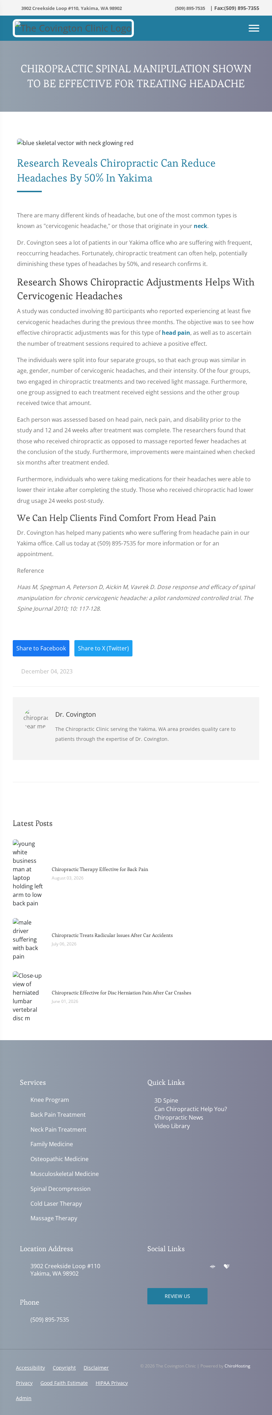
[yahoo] (197, 1267)
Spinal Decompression (60, 1189)
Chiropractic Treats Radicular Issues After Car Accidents (112, 935)
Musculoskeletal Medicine (64, 1174)
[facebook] (166, 1267)
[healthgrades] (227, 1267)
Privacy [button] (24, 1383)
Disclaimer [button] (96, 1367)
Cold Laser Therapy (56, 1204)
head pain (176, 333)
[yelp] (182, 1267)
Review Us (177, 1296)
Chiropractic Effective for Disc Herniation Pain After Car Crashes (121, 992)
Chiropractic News (178, 1117)
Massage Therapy (53, 1218)
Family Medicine (51, 1144)
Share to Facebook (41, 648)
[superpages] (212, 1267)
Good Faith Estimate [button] (64, 1383)
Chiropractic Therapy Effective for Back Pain (100, 869)
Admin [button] (24, 1398)
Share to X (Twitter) (103, 648)
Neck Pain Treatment (58, 1129)
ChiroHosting (237, 1366)
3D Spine (166, 1100)
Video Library (172, 1126)
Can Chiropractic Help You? (190, 1109)
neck (200, 226)
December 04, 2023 (46, 671)
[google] (150, 1267)
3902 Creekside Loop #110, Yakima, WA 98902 (71, 8)
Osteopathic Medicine (59, 1159)
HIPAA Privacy (112, 1383)
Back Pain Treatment (58, 1115)
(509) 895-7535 (189, 8)
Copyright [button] (64, 1367)
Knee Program (49, 1100)
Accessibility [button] (30, 1367)
